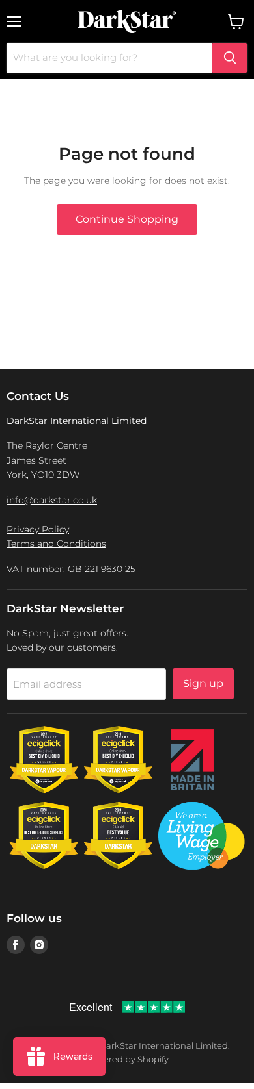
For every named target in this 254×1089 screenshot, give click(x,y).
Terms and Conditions (56, 543)
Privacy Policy (38, 529)
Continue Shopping (127, 219)
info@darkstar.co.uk (52, 500)
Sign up (203, 683)
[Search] (229, 58)
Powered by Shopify (127, 1059)
